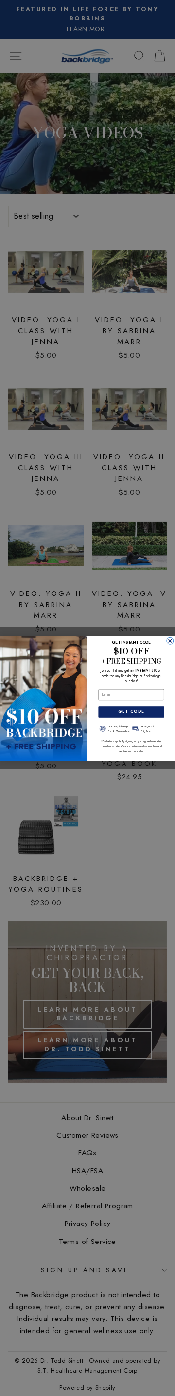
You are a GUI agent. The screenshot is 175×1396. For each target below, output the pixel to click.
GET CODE (131, 711)
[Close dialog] (170, 640)
